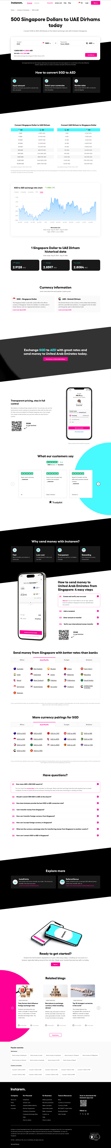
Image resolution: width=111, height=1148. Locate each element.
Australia (20, 669)
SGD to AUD (21, 733)
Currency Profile (62, 1105)
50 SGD (20, 146)
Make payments (47, 1099)
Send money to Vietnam (19, 1060)
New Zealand (38, 680)
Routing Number (63, 1111)
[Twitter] (83, 1113)
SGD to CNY (54, 733)
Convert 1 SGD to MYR (18, 1069)
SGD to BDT (38, 733)
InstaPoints (26, 1099)
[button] (79, 596)
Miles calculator (47, 1105)
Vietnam (20, 693)
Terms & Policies (15, 1144)
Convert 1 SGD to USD (52, 1074)
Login (86, 3)
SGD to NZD (71, 739)
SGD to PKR (88, 739)
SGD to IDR (21, 739)
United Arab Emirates (88, 686)
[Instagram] (88, 1113)
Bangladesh (38, 669)
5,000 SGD (20, 160)
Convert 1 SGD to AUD (35, 1074)
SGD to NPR (54, 739)
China (69, 669)
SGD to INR (88, 733)
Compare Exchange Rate (30, 1114)
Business (36, 3)
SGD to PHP (21, 745)
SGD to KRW (54, 745)
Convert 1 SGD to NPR (68, 1074)
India (18, 674)
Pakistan (53, 680)
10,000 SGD (20, 163)
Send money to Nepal (69, 1060)
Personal (29, 3)
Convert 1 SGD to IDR (51, 1069)
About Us (13, 1099)
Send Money (91, 55)
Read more (55, 1035)
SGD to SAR (38, 745)
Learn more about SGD (19, 309)
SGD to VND (38, 750)
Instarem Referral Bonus (30, 1105)
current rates (30, 788)
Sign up (65, 600)
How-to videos (27, 1120)
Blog (69, 3)
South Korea (38, 686)
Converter (50, 3)
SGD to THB (88, 745)
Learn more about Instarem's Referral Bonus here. (80, 885)
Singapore (20, 686)
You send (19, 42)
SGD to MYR (38, 739)
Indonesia (37, 674)
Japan (52, 674)
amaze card (58, 3)
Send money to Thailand (72, 1055)
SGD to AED (21, 750)
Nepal (19, 680)
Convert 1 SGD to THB (67, 1069)
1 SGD (20, 133)
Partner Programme (29, 1108)
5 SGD (20, 136)
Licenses (13, 1108)
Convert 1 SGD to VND (18, 1074)
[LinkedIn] (85, 1113)
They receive (63, 42)
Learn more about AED (64, 309)
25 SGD (20, 143)
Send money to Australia (37, 1060)
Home (12, 10)
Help (65, 3)
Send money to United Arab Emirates (55, 359)
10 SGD (20, 140)
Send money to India (36, 1055)
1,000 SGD (20, 157)
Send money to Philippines (90, 1055)
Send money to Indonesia (53, 1055)
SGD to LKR (71, 745)
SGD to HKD (71, 733)
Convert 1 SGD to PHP (84, 1069)
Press (12, 1102)
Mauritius (87, 674)
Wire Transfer (62, 1114)
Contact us (45, 1114)
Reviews (13, 1105)
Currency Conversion (23, 10)
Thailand (70, 686)
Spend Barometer (47, 1108)
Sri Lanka (53, 686)
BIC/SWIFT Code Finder (65, 1108)
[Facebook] (80, 1113)
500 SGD (20, 153)
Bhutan (53, 669)
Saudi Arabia (88, 680)
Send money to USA (53, 1060)
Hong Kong (88, 669)
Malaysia (70, 674)
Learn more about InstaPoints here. (29, 885)
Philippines (71, 680)
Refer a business (47, 1111)
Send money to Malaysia (19, 1055)
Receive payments (47, 1102)
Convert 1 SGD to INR (35, 1069)
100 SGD (20, 150)
